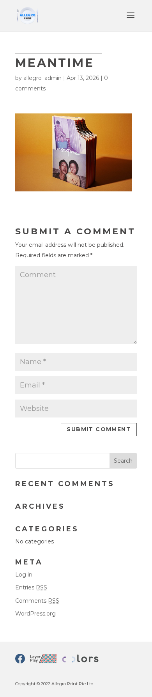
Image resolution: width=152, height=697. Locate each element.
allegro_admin (42, 77)
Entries (31, 587)
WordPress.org (35, 613)
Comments (37, 600)
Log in (23, 574)
